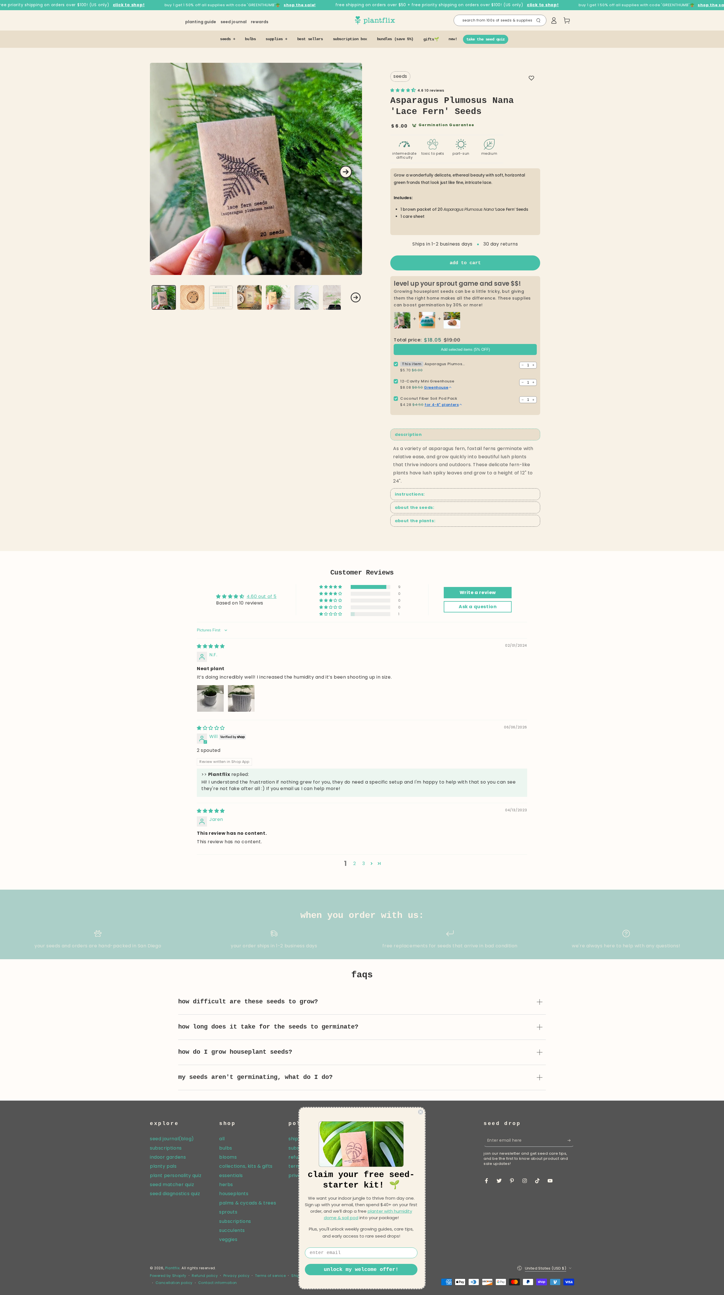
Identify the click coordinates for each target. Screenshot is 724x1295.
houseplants (234, 1193)
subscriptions (166, 1148)
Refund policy (205, 1276)
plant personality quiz (175, 1175)
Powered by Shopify (168, 1276)
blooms (228, 1157)
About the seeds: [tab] (414, 507)
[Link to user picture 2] (241, 698)
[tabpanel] (465, 465)
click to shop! (129, 5)
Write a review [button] (478, 592)
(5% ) (465, 349)
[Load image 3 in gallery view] (221, 297)
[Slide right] (346, 172)
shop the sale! (300, 5)
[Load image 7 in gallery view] (335, 297)
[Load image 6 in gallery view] (306, 297)
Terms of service (270, 1276)
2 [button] (354, 863)
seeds (400, 76)
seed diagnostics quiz (175, 1193)
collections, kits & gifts (246, 1166)
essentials (231, 1175)
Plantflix (172, 1268)
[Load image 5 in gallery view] (278, 297)
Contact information (217, 1283)
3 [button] (363, 863)
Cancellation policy (174, 1283)
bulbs (225, 1148)
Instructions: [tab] (410, 494)
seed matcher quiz (172, 1184)
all (222, 1138)
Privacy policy (236, 1276)
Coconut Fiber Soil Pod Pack (428, 398)
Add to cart (465, 263)
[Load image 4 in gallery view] (249, 297)
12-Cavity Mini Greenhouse (427, 381)
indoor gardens (168, 1157)
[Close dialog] (420, 1112)
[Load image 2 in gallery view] (192, 297)
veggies (228, 1239)
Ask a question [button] (478, 606)
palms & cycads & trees (247, 1203)
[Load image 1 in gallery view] (164, 297)
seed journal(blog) (172, 1138)
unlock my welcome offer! (361, 1269)
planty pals (163, 1166)
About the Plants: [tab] (415, 521)
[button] (500, 20)
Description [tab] (408, 434)
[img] (211, 646)
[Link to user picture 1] (210, 698)
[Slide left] (156, 297)
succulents (232, 1230)
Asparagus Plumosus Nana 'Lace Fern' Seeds (445, 364)
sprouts (228, 1212)
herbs (226, 1184)
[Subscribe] (571, 1140)
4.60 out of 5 (262, 596)
